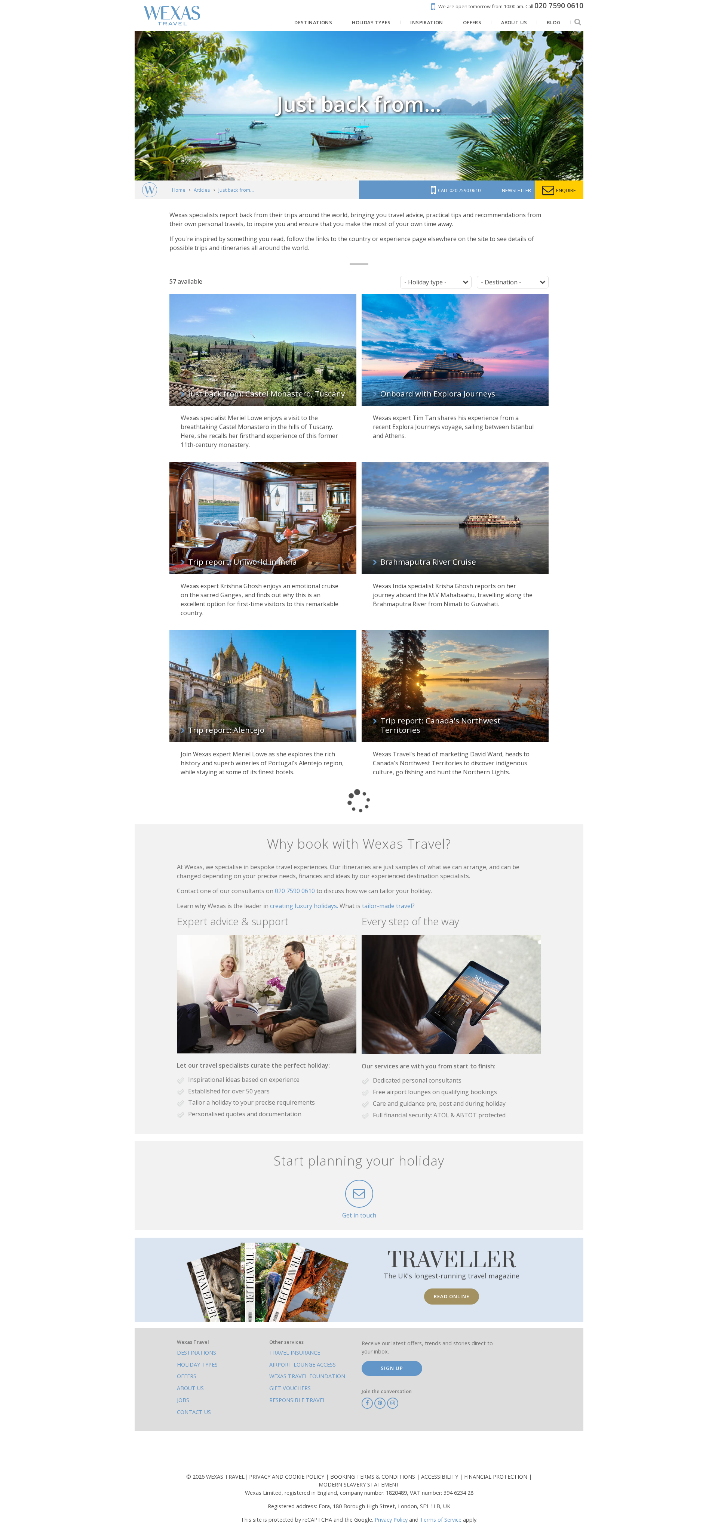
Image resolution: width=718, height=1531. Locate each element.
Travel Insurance (294, 1352)
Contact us (194, 1412)
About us (190, 1388)
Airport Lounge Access (302, 1364)
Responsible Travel (297, 1400)
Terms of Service (440, 1519)
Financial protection (496, 1476)
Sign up (392, 1368)
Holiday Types (197, 1364)
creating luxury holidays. (305, 906)
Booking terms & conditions (373, 1476)
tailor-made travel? (388, 906)
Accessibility (440, 1476)
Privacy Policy (391, 1519)
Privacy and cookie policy (287, 1476)
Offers (186, 1376)
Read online (451, 1296)
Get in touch (359, 1215)
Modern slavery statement (359, 1484)
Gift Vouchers (290, 1388)
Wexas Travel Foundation (307, 1376)
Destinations (196, 1352)
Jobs (183, 1400)
